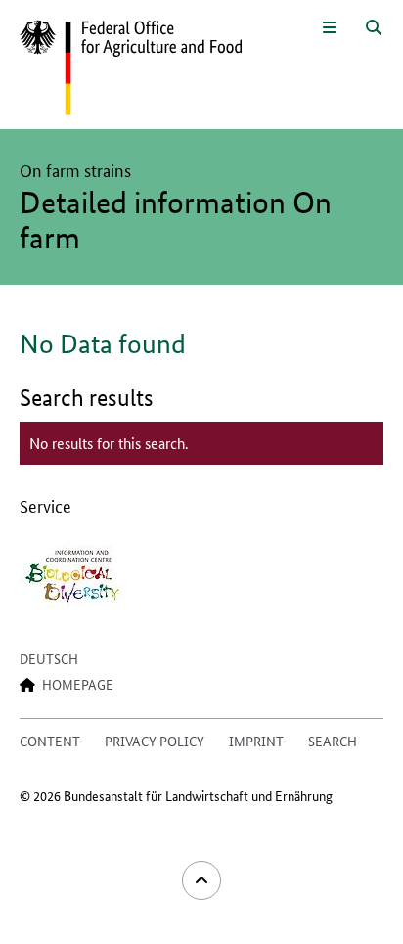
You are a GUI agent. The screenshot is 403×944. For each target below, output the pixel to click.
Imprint (256, 740)
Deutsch (49, 658)
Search (332, 740)
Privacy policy (154, 740)
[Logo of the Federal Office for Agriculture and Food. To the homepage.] (131, 68)
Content (50, 740)
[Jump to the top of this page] (201, 880)
